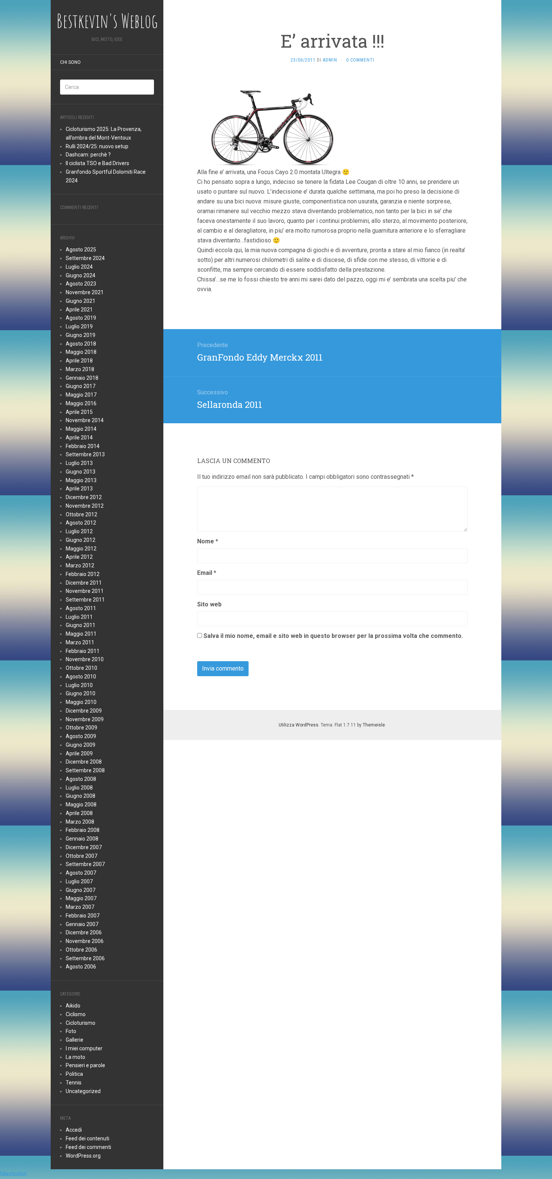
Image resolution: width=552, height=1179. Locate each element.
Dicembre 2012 (84, 497)
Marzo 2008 (80, 822)
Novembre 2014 (85, 420)
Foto (71, 1031)
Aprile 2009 (79, 753)
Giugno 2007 (80, 890)
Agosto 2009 (81, 736)
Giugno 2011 (80, 625)
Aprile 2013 (79, 489)
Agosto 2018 (81, 344)
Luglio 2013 (79, 463)
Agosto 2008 (81, 779)
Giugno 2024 (80, 275)
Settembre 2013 (85, 454)
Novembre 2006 (85, 941)
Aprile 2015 (79, 412)
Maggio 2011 (81, 634)
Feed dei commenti (88, 1147)
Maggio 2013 (81, 480)
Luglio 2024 (79, 267)
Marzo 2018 (80, 369)
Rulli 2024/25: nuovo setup (97, 146)
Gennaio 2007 (82, 924)
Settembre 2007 (85, 864)
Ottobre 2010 (81, 668)
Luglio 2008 (79, 788)
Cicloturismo (80, 1023)
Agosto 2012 (81, 523)
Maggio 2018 (81, 352)
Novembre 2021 (85, 292)
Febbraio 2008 (83, 830)
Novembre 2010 (85, 659)
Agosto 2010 (81, 677)
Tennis (73, 1083)
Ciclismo (76, 1014)
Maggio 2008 (81, 805)
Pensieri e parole (85, 1065)
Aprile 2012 (79, 557)
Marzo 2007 (80, 907)
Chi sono (70, 62)
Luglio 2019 (79, 326)
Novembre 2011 (85, 591)
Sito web (209, 604)
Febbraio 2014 (83, 446)
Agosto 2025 (81, 250)
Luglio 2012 (79, 531)
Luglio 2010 (79, 685)
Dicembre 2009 (84, 711)
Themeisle (374, 725)
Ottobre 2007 (81, 856)
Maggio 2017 (81, 395)
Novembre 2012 (85, 506)
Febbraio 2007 (83, 916)
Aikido (73, 1006)
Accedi (74, 1130)
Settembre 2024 (85, 258)
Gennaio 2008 (82, 839)
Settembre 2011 (85, 600)
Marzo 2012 (80, 565)
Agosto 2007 (81, 873)
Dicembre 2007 (84, 847)
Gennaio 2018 (82, 378)
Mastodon (13, 1173)
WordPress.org (83, 1156)
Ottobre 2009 (81, 728)
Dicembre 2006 (84, 932)
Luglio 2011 (79, 617)
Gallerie (74, 1040)
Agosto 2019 (81, 318)
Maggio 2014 (81, 429)
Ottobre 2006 (81, 950)
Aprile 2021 (79, 310)
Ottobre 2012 (81, 514)
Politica (74, 1074)
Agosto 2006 (81, 967)
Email (206, 572)
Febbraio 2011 (83, 651)
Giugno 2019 (80, 335)
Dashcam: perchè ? (88, 155)
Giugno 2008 (80, 796)
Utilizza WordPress (298, 725)
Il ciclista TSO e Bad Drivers (97, 163)
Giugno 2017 (80, 386)
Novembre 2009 (85, 719)
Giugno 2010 (80, 693)
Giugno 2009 (80, 745)
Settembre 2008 (85, 770)
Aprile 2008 (79, 813)
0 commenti (360, 60)
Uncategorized (83, 1091)
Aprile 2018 (79, 361)
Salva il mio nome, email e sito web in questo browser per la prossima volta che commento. (333, 635)
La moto (75, 1057)
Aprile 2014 (79, 438)
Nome (207, 541)
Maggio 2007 (81, 898)
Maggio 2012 (81, 549)
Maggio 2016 (81, 403)
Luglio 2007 (79, 881)
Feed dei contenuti (87, 1138)
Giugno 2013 (80, 472)
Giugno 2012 (80, 540)
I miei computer (84, 1048)
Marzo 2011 (80, 642)
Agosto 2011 (81, 608)
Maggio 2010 (81, 702)
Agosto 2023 (81, 284)
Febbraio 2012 (83, 574)
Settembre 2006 (85, 958)
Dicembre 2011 (84, 583)
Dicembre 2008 (84, 762)
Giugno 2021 (80, 301)
